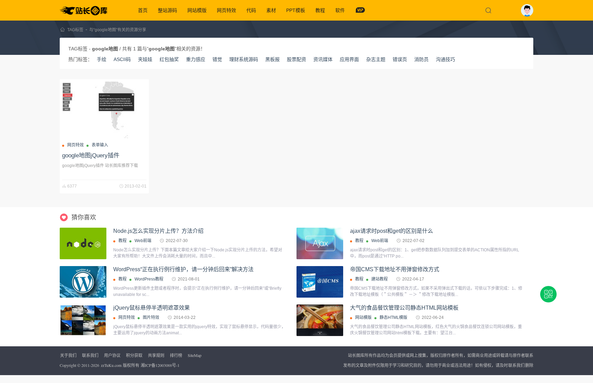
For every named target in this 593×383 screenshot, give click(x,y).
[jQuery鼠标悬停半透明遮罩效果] (83, 320)
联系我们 (90, 355)
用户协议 (112, 355)
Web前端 (143, 240)
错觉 (217, 59)
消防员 (421, 59)
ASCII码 (122, 59)
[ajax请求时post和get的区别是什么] (319, 243)
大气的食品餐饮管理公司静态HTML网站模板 (404, 308)
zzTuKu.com (111, 365)
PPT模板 (295, 10)
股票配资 (296, 59)
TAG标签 (75, 29)
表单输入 (100, 145)
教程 (320, 10)
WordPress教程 (149, 279)
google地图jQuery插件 (90, 155)
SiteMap (194, 355)
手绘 (101, 59)
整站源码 (167, 10)
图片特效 (151, 317)
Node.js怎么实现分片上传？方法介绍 (158, 231)
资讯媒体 (323, 59)
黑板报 (272, 59)
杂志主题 (375, 59)
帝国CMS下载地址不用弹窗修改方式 (394, 269)
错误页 (400, 59)
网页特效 (226, 10)
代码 (251, 10)
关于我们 (68, 355)
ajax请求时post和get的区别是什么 (391, 231)
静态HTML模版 (393, 317)
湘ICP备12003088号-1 (160, 365)
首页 (143, 10)
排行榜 (176, 355)
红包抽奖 (169, 59)
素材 (271, 10)
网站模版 (197, 10)
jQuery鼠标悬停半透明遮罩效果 (151, 308)
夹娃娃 (145, 59)
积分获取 (134, 355)
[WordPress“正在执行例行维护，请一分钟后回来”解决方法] (83, 282)
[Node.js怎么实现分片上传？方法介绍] (83, 243)
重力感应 (195, 59)
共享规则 (156, 355)
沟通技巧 (445, 59)
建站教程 (379, 279)
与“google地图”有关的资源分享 (117, 29)
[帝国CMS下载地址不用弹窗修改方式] (319, 282)
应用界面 (349, 59)
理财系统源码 (243, 59)
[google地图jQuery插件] (104, 110)
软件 (340, 10)
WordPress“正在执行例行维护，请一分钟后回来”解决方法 (183, 269)
